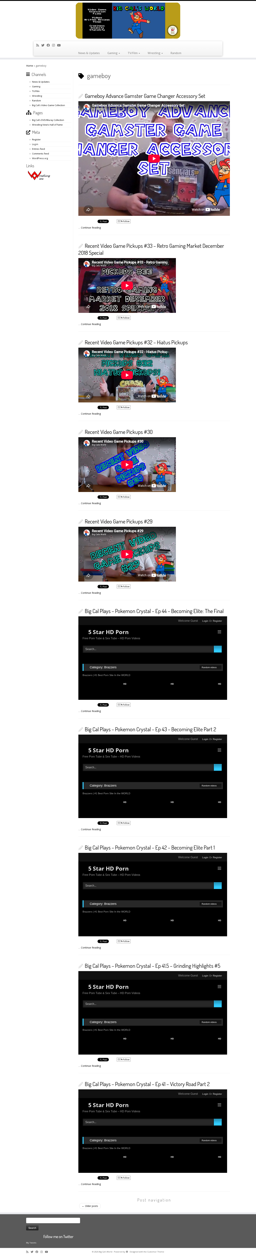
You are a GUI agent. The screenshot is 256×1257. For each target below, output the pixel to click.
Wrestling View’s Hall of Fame (47, 124)
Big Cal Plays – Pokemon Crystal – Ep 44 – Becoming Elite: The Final (154, 610)
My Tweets (31, 1242)
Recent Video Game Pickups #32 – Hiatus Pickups (136, 342)
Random (175, 53)
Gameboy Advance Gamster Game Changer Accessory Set (145, 95)
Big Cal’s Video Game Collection (48, 105)
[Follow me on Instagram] (54, 45)
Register (36, 139)
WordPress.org (40, 158)
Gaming (112, 53)
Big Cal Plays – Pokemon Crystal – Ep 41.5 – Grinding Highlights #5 (152, 965)
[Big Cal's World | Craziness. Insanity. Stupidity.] (128, 21)
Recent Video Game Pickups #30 (119, 431)
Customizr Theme (155, 1251)
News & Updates (89, 53)
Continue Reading (91, 227)
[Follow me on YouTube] (60, 45)
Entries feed (38, 148)
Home (29, 65)
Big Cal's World (105, 1251)
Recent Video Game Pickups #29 (119, 521)
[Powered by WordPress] (127, 1251)
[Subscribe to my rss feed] (38, 45)
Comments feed (40, 153)
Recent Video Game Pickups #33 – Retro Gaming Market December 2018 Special (151, 249)
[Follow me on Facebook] (49, 45)
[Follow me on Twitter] (44, 45)
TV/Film (133, 53)
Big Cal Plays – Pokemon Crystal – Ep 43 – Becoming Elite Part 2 (150, 729)
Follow (125, 221)
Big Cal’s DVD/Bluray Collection (48, 120)
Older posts (90, 1206)
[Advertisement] (49, 232)
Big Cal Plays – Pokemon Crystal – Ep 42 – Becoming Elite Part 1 (150, 847)
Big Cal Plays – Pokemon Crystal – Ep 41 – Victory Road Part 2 (147, 1083)
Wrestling (154, 53)
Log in (35, 144)
